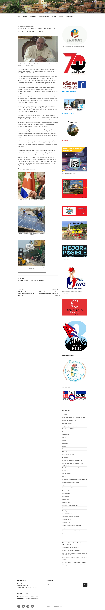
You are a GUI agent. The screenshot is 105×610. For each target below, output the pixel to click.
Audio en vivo (69, 16)
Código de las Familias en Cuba (69, 426)
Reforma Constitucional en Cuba (70, 505)
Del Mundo (33, 16)
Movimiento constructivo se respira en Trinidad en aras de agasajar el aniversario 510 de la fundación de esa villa (74, 564)
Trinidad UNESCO (66, 522)
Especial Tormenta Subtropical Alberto (71, 467)
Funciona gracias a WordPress (54, 606)
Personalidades (66, 493)
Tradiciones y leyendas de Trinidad (70, 516)
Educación (64, 451)
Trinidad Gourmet (66, 519)
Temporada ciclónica (67, 513)
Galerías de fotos (66, 473)
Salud (63, 508)
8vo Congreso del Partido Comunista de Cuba (73, 417)
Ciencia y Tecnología (67, 423)
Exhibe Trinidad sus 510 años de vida (71, 550)
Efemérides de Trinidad (68, 454)
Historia (64, 476)
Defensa (64, 440)
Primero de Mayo (66, 502)
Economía (64, 449)
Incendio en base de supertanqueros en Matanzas (74, 479)
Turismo (61, 16)
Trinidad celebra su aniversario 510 (70, 547)
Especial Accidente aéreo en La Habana (72, 460)
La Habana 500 (28, 280)
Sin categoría (65, 511)
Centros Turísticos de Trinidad (69, 420)
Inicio (19, 16)
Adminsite (30, 26)
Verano (64, 533)
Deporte (64, 446)
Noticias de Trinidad (44, 16)
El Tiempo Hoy (65, 457)
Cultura (54, 16)
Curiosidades (65, 434)
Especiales (65, 470)
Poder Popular (65, 499)
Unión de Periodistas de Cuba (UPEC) (71, 531)
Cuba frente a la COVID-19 (68, 428)
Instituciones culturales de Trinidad (70, 482)
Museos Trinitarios (66, 485)
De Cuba (25, 16)
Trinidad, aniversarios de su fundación (71, 525)
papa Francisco (39, 280)
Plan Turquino (65, 496)
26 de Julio (64, 414)
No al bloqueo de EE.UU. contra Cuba (71, 488)
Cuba (21, 280)
